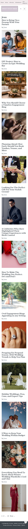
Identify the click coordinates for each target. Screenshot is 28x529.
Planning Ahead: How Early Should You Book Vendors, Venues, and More (13, 147)
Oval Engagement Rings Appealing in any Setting (14, 315)
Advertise (11, 2)
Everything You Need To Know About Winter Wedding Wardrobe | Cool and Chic (14, 475)
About (6, 2)
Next (12, 516)
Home (2, 2)
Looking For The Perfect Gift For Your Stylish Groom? (13, 189)
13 (8, 516)
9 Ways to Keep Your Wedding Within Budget (13, 434)
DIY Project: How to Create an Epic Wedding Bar (13, 63)
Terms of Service (7, 525)
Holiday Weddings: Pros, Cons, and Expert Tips (13, 395)
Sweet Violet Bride (9, 8)
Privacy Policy (17, 525)
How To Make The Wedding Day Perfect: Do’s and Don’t (12, 274)
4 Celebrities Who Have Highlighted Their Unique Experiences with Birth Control (14, 232)
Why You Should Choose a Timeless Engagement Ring (13, 105)
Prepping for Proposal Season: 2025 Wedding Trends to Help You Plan (13, 355)
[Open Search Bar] (21, 9)
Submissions (18, 2)
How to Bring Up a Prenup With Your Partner (10, 22)
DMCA (23, 525)
